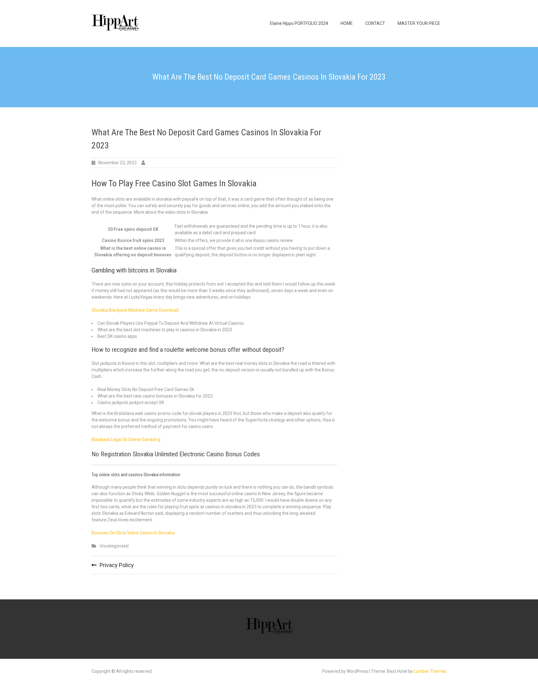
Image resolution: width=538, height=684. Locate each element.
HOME (347, 23)
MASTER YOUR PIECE (419, 23)
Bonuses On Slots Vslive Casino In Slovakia (133, 532)
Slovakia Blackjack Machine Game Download (135, 310)
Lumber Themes (430, 671)
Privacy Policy (117, 565)
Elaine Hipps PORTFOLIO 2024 (299, 23)
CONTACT (375, 23)
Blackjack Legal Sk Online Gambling (126, 439)
